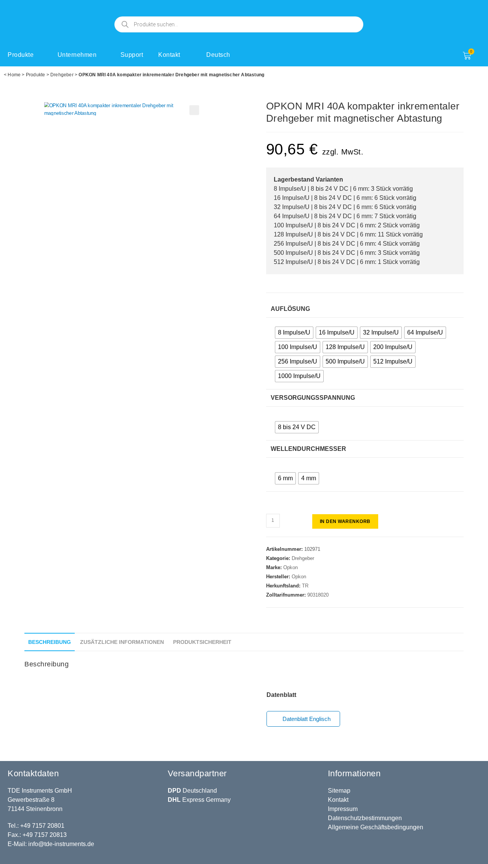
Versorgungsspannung (313, 397)
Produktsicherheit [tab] (202, 642)
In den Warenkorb (345, 521)
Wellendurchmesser (308, 449)
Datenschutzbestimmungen (365, 818)
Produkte (21, 54)
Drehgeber (62, 74)
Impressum (343, 809)
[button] (194, 110)
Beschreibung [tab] (49, 642)
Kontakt (169, 54)
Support (131, 54)
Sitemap (339, 790)
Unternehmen (77, 54)
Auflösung (290, 309)
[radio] (294, 332)
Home (14, 74)
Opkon (290, 567)
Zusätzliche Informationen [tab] (122, 642)
